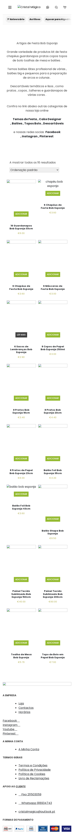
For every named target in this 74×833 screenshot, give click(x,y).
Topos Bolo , (33, 123)
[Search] (56, 7)
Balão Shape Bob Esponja (53, 532)
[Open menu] (10, 7)
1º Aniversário (15, 19)
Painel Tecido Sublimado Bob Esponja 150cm (21, 594)
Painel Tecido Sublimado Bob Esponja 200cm (53, 594)
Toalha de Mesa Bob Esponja (21, 656)
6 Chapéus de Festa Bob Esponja (53, 206)
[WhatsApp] (47, 7)
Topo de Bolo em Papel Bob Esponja (53, 656)
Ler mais (21, 334)
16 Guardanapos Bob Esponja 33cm (21, 227)
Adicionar (21, 213)
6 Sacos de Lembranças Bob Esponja (21, 349)
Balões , (18, 123)
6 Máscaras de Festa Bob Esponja (53, 287)
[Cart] (64, 7)
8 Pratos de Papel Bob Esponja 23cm (21, 472)
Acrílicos (34, 19)
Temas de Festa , (26, 119)
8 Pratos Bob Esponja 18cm (21, 411)
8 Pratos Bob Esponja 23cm (53, 411)
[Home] (29, 7)
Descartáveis (53, 123)
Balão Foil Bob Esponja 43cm (21, 507)
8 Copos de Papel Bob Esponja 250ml (53, 348)
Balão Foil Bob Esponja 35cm (53, 472)
